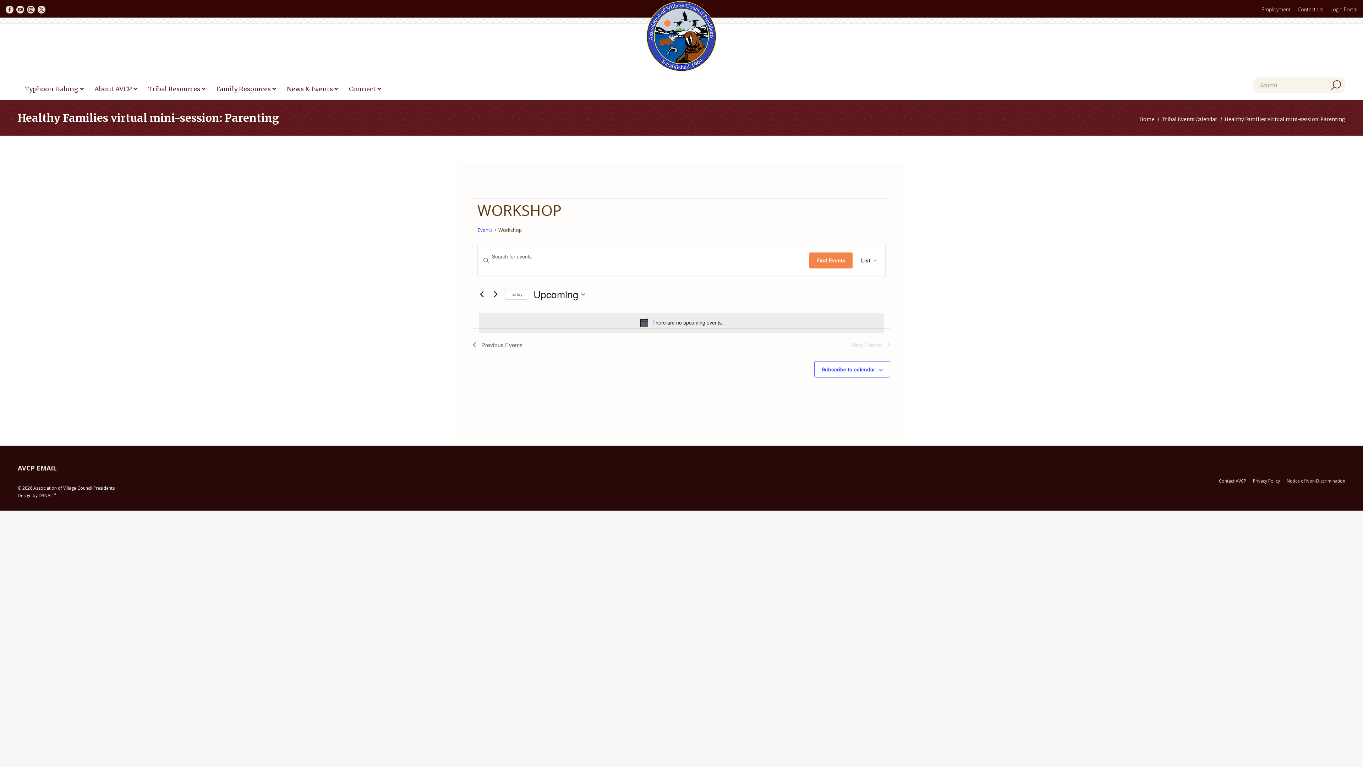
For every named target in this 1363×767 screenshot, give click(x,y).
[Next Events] (495, 294)
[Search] (1336, 85)
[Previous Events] (481, 294)
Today (516, 294)
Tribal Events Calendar (1189, 119)
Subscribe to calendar (848, 369)
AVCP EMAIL (37, 468)
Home (1147, 119)
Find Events (830, 260)
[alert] (681, 323)
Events (485, 230)
